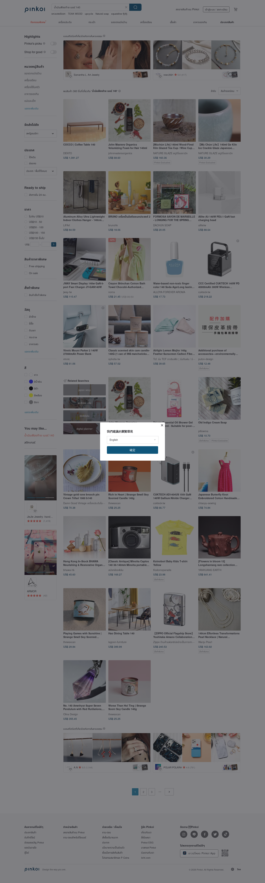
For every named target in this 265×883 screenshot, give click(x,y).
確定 (132, 450)
